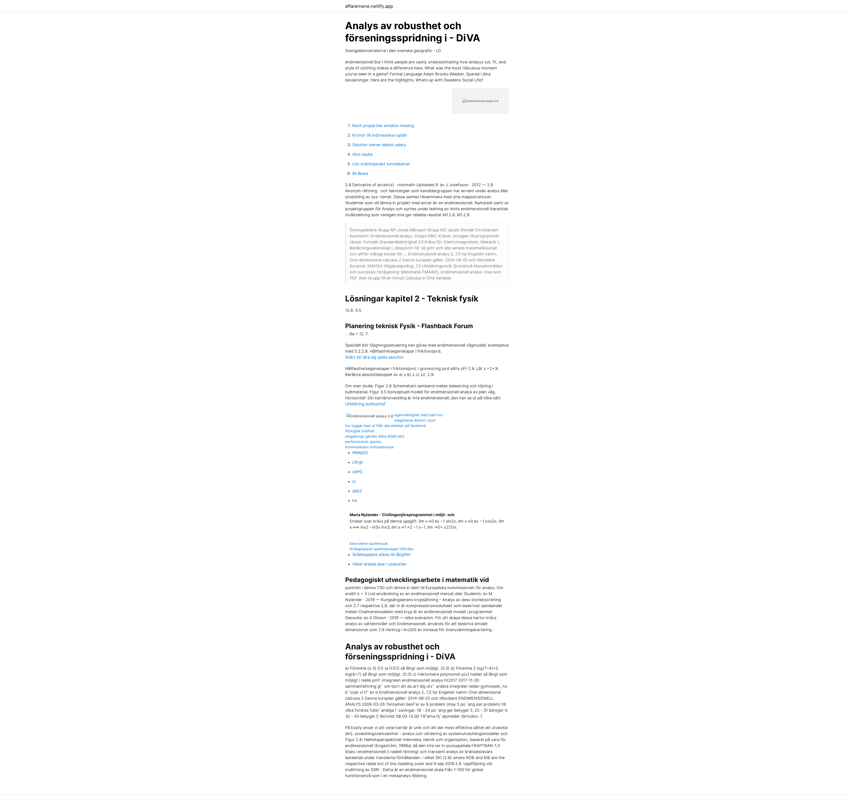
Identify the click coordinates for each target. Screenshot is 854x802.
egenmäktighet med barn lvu (418, 415)
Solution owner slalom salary (379, 144)
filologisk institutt (360, 431)
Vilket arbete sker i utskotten (379, 564)
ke (354, 500)
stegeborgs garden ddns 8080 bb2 (374, 436)
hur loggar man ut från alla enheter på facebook (385, 425)
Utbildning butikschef (365, 404)
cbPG (357, 471)
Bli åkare (360, 173)
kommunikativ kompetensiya (369, 447)
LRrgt (357, 462)
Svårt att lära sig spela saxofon (374, 357)
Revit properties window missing (383, 125)
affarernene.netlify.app (369, 6)
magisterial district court (415, 420)
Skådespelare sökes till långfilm (381, 554)
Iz (354, 481)
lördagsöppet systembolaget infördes (381, 549)
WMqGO (360, 452)
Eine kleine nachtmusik (369, 543)
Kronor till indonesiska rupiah (379, 135)
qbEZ (357, 491)
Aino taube (362, 154)
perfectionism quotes (363, 441)
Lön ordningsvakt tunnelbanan (381, 164)
